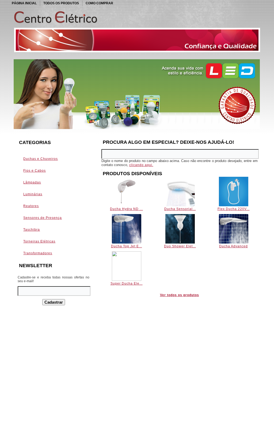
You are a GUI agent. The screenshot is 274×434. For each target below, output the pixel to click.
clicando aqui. (141, 165)
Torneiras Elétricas (39, 241)
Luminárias (32, 194)
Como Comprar (99, 3)
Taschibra (31, 229)
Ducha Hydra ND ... (126, 209)
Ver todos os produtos (179, 295)
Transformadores (37, 253)
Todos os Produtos (61, 3)
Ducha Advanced (233, 246)
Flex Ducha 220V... (234, 209)
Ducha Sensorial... (180, 209)
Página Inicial (24, 3)
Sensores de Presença (42, 218)
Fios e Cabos (34, 170)
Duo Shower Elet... (180, 246)
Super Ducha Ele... (127, 283)
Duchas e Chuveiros (40, 159)
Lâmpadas (32, 182)
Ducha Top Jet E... (126, 246)
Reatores (31, 206)
